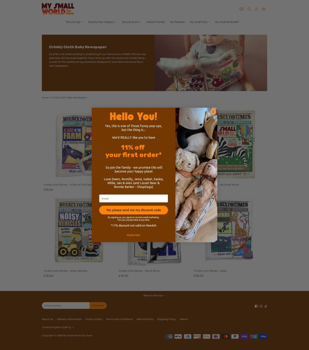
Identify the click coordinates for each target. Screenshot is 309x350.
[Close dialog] (213, 112)
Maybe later (133, 235)
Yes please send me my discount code (133, 210)
